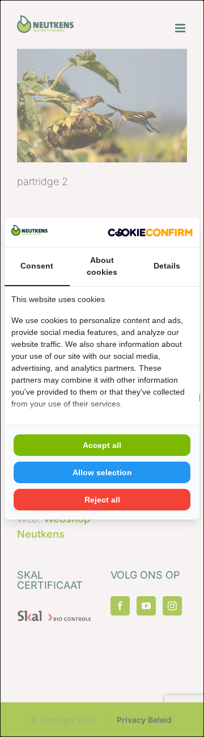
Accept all (102, 445)
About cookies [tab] (102, 266)
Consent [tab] (36, 265)
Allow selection (102, 472)
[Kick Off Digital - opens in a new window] (150, 232)
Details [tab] (167, 265)
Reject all (102, 499)
